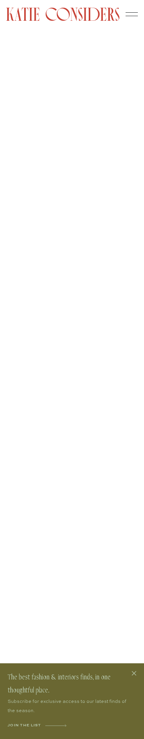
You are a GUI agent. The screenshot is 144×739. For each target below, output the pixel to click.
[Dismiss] (134, 673)
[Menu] (132, 14)
